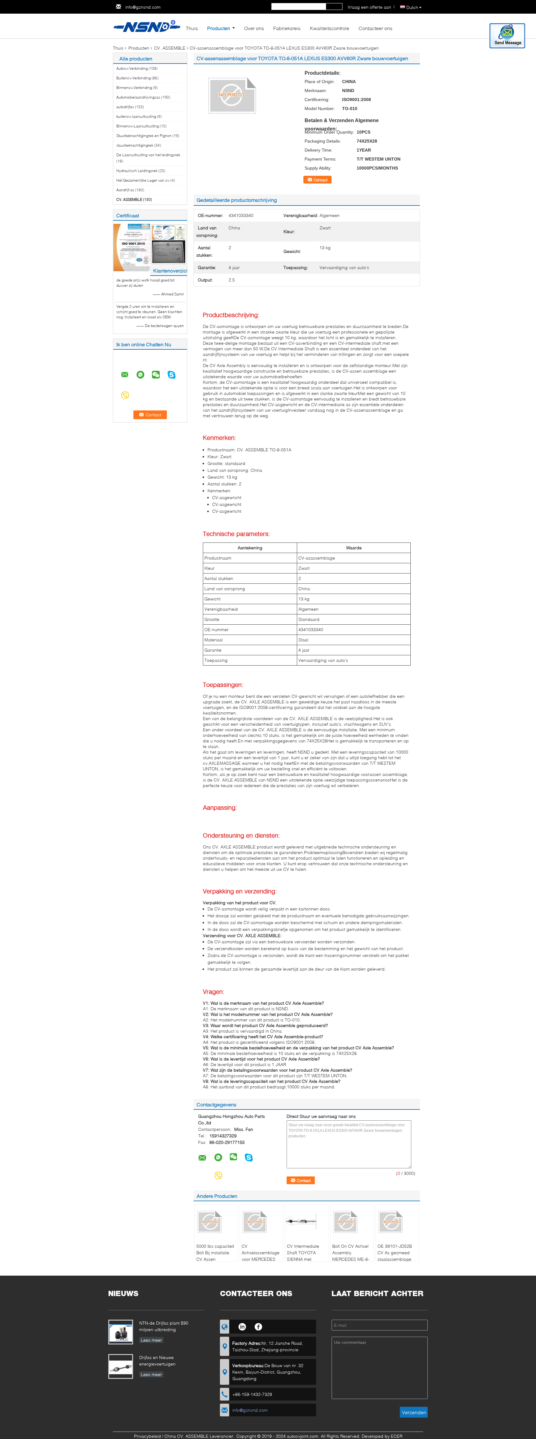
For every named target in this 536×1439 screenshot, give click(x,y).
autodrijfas (125, 106)
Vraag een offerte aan (369, 7)
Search (334, 6)
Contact (321, 179)
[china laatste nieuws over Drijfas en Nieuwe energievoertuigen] (121, 1367)
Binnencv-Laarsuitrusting (137, 126)
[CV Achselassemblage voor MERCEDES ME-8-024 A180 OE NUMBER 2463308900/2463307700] (261, 1221)
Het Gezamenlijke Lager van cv (142, 180)
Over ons (254, 28)
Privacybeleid (147, 1436)
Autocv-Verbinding (132, 68)
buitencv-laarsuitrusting (136, 116)
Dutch (412, 7)
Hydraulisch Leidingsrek (137, 170)
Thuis (192, 28)
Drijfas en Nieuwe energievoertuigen (157, 1360)
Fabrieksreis (287, 28)
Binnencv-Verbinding (134, 87)
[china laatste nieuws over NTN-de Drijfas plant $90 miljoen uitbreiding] (121, 1333)
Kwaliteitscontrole (329, 28)
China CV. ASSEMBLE (186, 1436)
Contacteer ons (375, 28)
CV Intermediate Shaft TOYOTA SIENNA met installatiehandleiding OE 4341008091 (307, 1259)
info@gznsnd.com (143, 7)
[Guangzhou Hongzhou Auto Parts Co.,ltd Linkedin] (242, 1326)
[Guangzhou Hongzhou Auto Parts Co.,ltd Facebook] (258, 1326)
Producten (218, 28)
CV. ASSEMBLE (169, 48)
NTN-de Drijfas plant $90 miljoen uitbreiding (163, 1326)
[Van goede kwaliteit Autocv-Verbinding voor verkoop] (131, 247)
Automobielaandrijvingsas (138, 97)
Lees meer (151, 1340)
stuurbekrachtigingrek (134, 145)
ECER (396, 1436)
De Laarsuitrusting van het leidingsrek (148, 155)
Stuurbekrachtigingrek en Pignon (144, 135)
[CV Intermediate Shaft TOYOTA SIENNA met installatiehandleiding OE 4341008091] (306, 1221)
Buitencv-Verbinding (133, 78)
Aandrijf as (125, 190)
